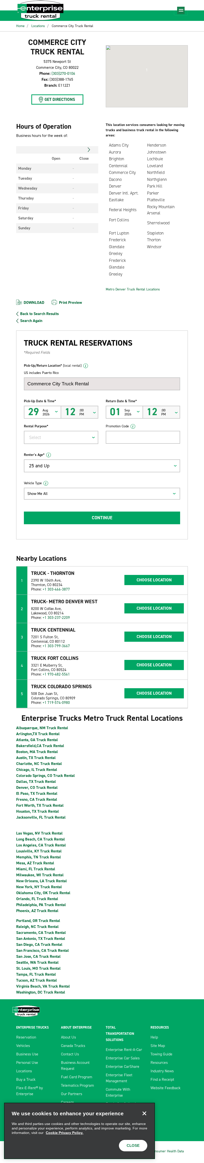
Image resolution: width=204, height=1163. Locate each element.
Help (154, 1037)
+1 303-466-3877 (56, 589)
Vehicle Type (33, 483)
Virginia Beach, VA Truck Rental (43, 986)
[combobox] (61, 437)
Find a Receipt (162, 1079)
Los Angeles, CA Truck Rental (41, 845)
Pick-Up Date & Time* (40, 401)
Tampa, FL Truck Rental (36, 974)
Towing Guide (161, 1054)
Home (20, 26)
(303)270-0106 (63, 73)
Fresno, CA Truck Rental (36, 799)
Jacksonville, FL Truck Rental (41, 817)
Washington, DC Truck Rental (40, 992)
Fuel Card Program (76, 1077)
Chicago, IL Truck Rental (36, 769)
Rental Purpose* (36, 426)
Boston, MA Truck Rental (37, 751)
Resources (159, 1062)
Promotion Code (117, 426)
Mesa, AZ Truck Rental (35, 863)
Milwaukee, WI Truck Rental (40, 875)
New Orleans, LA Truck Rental (41, 880)
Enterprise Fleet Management (119, 1077)
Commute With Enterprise (118, 1092)
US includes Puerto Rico (41, 372)
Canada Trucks (73, 1045)
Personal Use (27, 1062)
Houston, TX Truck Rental (37, 811)
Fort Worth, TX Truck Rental (40, 805)
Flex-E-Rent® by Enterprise (29, 1090)
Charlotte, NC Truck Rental (39, 763)
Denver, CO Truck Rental (37, 787)
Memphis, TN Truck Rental (38, 857)
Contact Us (70, 1054)
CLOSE (133, 1145)
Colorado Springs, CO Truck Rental (45, 775)
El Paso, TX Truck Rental (36, 793)
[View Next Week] (89, 150)
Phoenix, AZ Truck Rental (37, 910)
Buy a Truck (26, 1079)
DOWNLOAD (34, 302)
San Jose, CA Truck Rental (38, 956)
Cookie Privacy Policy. (64, 1133)
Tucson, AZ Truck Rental (36, 980)
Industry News (162, 1071)
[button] (147, 70)
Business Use (27, 1054)
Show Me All (37, 493)
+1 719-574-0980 (56, 702)
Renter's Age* (34, 454)
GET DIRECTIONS (60, 99)
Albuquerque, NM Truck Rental (42, 727)
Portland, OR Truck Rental (38, 920)
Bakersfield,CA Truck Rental (40, 745)
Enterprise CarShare (122, 1066)
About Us (68, 1037)
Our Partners (71, 1093)
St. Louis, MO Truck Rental (38, 968)
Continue (102, 518)
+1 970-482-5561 (56, 674)
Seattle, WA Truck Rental (37, 962)
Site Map (158, 1045)
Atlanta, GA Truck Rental (37, 739)
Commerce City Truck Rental (72, 26)
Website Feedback (166, 1087)
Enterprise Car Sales (123, 1058)
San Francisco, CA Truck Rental (42, 950)
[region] (79, 1131)
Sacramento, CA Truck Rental (41, 932)
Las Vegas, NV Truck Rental (39, 833)
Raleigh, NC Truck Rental (37, 926)
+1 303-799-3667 (56, 645)
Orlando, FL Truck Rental (37, 898)
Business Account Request (75, 1065)
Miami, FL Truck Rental (35, 869)
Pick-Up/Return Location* (53, 365)
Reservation (26, 1037)
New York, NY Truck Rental (39, 886)
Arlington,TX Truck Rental (38, 733)
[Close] (144, 1113)
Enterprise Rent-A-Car (124, 1049)
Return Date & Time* (121, 401)
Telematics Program (77, 1085)
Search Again (31, 321)
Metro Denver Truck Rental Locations (133, 289)
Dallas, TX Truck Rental (36, 781)
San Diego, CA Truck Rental (39, 944)
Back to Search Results (39, 314)
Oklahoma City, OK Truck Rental (43, 892)
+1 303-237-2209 (56, 617)
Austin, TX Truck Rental (36, 757)
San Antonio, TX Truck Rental (40, 938)
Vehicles (23, 1045)
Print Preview (70, 302)
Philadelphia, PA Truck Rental (41, 904)
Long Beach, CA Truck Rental (40, 839)
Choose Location (154, 580)
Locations (38, 26)
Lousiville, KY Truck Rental (39, 851)
